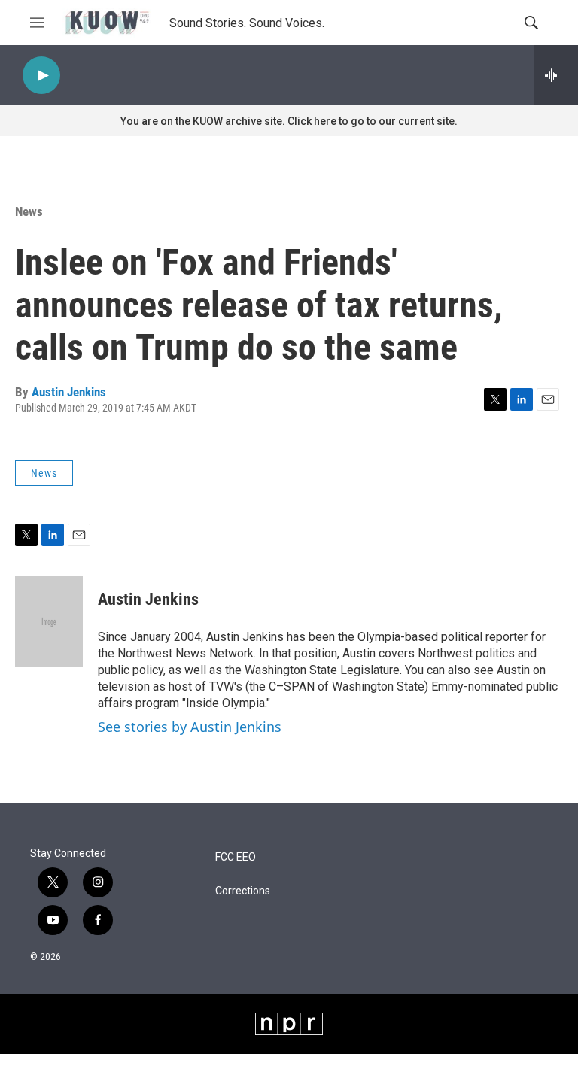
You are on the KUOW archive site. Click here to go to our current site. (289, 121)
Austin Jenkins (69, 391)
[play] (41, 75)
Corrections (242, 891)
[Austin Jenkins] (49, 621)
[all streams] (556, 75)
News (29, 211)
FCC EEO (235, 857)
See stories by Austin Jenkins (189, 727)
